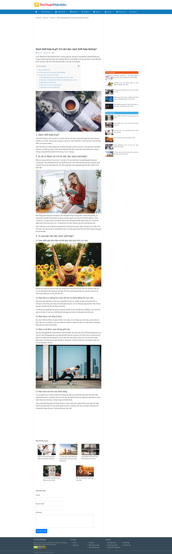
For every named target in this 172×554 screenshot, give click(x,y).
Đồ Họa (98, 12)
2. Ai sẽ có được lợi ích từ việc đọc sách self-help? (51, 72)
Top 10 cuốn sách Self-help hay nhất (124, 137)
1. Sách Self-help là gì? (43, 70)
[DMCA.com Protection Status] (40, 547)
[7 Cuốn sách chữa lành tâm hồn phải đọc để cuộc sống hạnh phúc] (109, 154)
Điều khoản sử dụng (94, 545)
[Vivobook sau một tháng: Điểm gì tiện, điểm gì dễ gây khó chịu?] (109, 84)
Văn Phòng (47, 12)
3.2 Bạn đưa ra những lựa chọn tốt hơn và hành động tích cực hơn (58, 80)
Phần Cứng (122, 12)
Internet (109, 12)
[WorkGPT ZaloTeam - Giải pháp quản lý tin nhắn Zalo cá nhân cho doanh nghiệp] (109, 77)
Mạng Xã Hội (61, 12)
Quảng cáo (75, 545)
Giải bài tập (126, 542)
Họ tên (38, 495)
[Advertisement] (105, 4)
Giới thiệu (91, 542)
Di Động (86, 12)
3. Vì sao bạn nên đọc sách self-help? (48, 75)
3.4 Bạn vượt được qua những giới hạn (50, 85)
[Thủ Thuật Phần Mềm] (51, 5)
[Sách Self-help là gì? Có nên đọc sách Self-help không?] (109, 146)
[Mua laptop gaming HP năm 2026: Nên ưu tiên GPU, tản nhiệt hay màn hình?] (109, 106)
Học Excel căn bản (112, 545)
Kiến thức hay (127, 545)
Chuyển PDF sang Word (113, 547)
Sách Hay (39, 52)
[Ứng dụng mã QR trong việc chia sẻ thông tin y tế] (109, 91)
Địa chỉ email (40, 504)
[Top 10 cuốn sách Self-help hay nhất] (109, 139)
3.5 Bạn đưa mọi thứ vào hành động (49, 87)
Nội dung (39, 512)
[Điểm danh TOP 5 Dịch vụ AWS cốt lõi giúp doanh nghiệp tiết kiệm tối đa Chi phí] (109, 99)
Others (134, 12)
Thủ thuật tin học (111, 542)
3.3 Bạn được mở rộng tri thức (47, 82)
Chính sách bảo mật (94, 547)
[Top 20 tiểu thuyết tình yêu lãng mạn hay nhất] (109, 117)
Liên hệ (75, 542)
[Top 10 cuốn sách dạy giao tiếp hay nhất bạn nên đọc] (109, 132)
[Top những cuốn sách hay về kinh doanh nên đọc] (109, 125)
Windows (74, 12)
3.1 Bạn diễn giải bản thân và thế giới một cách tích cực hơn (56, 77)
